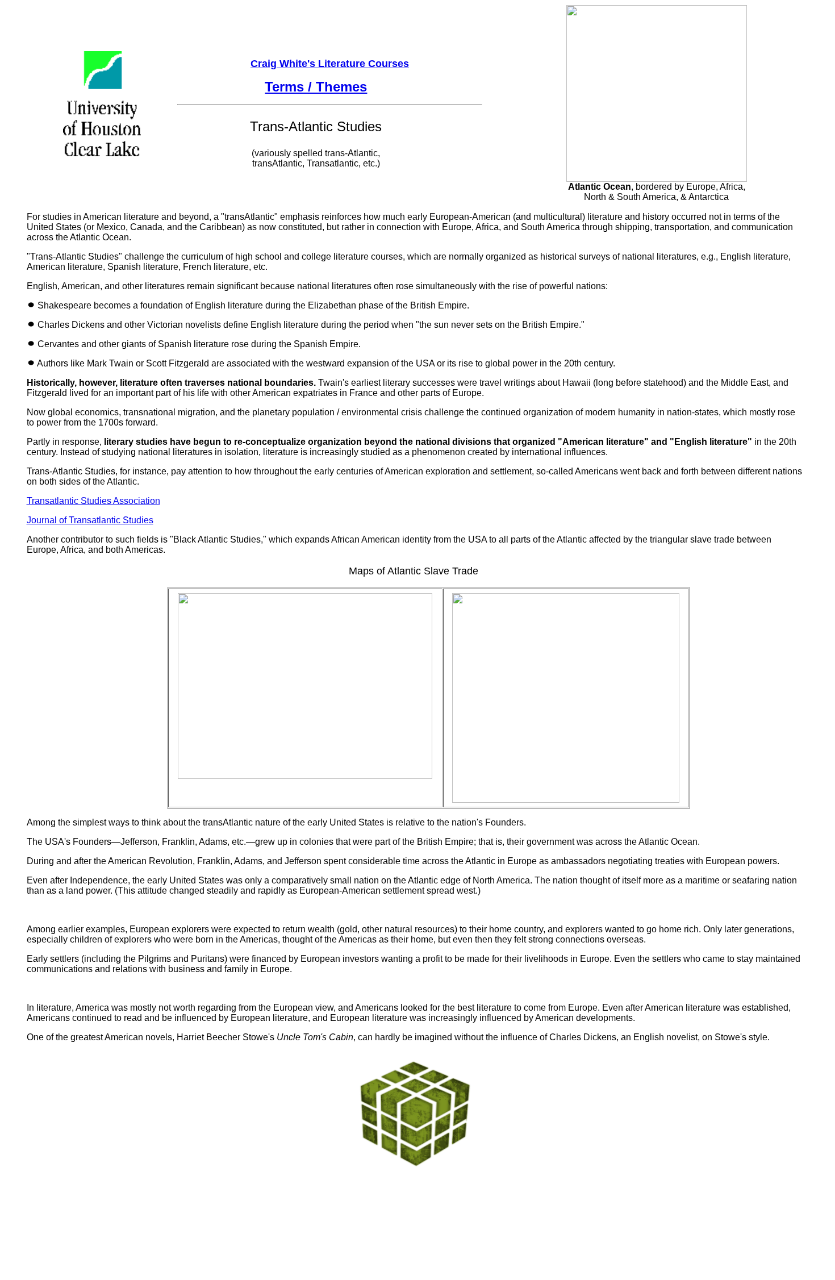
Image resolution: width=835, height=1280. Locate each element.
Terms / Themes (316, 86)
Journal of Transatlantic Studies (90, 520)
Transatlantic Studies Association (93, 501)
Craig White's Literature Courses (329, 63)
